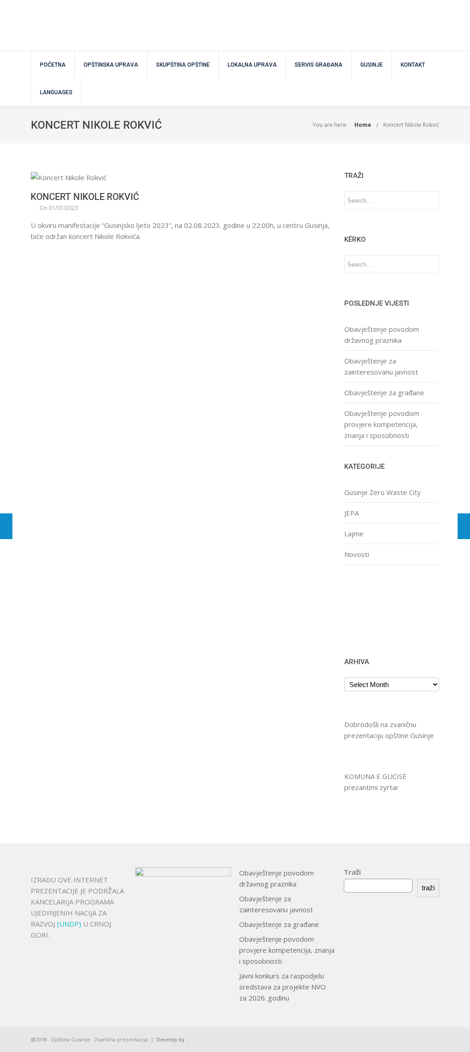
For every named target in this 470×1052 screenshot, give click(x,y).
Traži (352, 871)
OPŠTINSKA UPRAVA (111, 65)
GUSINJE (371, 65)
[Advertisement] (373, 609)
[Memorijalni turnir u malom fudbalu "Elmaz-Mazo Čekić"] (464, 526)
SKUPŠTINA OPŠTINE (183, 65)
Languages (56, 92)
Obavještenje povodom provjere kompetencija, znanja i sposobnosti (381, 424)
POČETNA (53, 65)
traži (428, 888)
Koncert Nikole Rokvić (411, 125)
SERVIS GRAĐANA (318, 65)
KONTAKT (413, 65)
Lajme (354, 533)
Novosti (356, 554)
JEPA (351, 512)
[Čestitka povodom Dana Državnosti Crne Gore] (6, 526)
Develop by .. (173, 1039)
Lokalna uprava (252, 65)
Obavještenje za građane (384, 392)
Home (362, 125)
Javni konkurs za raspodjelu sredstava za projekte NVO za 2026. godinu (282, 986)
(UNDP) (70, 923)
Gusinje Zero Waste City (382, 492)
